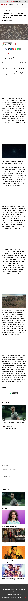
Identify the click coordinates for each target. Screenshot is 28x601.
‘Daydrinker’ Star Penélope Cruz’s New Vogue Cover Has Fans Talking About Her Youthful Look (13, 525)
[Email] (20, 49)
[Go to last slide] (4, 419)
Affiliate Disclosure (20, 589)
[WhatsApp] (18, 49)
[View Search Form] (25, 1)
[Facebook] (6, 49)
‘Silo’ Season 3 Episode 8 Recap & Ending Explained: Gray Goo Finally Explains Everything (13, 561)
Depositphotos (17, 594)
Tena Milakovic (10, 426)
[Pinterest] (13, 49)
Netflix (24, 53)
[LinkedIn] (11, 49)
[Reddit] (15, 49)
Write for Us (7, 587)
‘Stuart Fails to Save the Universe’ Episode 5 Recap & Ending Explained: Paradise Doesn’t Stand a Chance (12, 543)
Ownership (20, 592)
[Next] (24, 419)
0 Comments (20, 22)
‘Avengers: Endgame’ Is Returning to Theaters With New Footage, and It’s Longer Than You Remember (13, 579)
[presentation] (14, 412)
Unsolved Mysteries (7, 53)
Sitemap (9, 594)
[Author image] (2, 20)
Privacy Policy (8, 592)
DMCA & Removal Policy (9, 589)
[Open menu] (3, 2)
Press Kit (13, 587)
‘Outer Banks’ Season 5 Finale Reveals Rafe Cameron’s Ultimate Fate (13, 507)
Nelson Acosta (8, 20)
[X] (9, 49)
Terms (14, 592)
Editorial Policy (20, 587)
